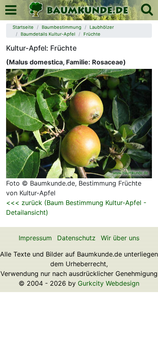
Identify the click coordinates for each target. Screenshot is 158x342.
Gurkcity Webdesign (108, 283)
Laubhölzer (102, 27)
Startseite (23, 27)
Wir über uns (120, 238)
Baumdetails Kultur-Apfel (48, 34)
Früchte (91, 34)
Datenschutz (76, 238)
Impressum (35, 238)
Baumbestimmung (61, 27)
